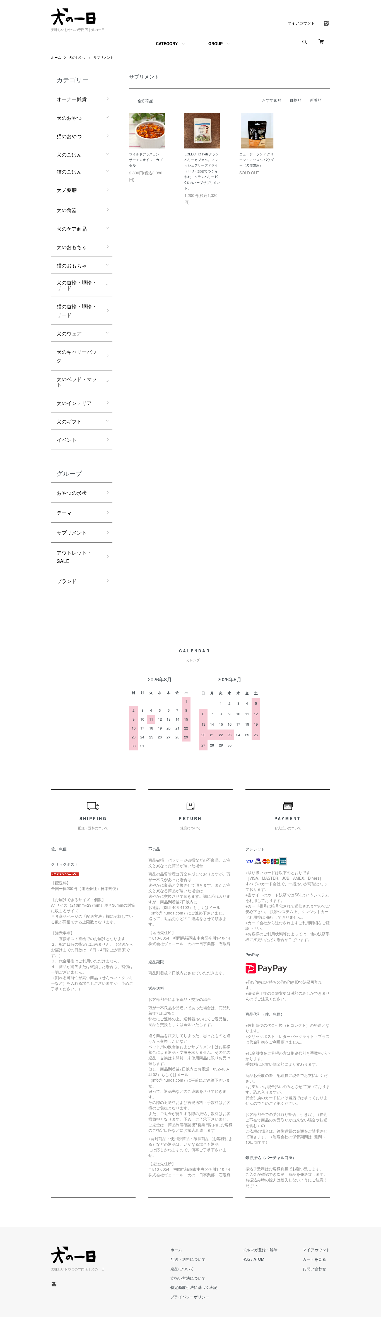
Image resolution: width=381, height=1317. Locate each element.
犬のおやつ (77, 57)
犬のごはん (69, 154)
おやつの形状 (72, 492)
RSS (246, 1259)
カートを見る (314, 1259)
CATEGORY (167, 43)
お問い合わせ (314, 1268)
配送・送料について (188, 1259)
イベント (67, 439)
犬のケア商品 (72, 228)
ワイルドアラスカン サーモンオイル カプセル (146, 160)
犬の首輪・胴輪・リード (77, 285)
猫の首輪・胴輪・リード (77, 310)
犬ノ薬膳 (67, 189)
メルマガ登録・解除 (260, 1249)
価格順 (296, 100)
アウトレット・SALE (74, 557)
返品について (182, 1268)
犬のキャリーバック (77, 356)
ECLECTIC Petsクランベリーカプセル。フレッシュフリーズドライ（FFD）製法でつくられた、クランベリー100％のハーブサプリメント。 (202, 171)
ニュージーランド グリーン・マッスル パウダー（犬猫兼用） (256, 160)
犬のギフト (69, 421)
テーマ (64, 512)
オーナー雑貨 (72, 99)
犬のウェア (69, 333)
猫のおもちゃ (72, 265)
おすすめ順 (271, 100)
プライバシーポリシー (189, 1296)
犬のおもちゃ (72, 246)
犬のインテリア (74, 402)
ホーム (56, 57)
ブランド (67, 580)
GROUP (215, 43)
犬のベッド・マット (77, 381)
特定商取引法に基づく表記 (193, 1287)
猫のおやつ (69, 136)
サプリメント (103, 57)
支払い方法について (188, 1278)
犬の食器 (67, 209)
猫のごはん (69, 171)
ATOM (259, 1259)
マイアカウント (301, 23)
